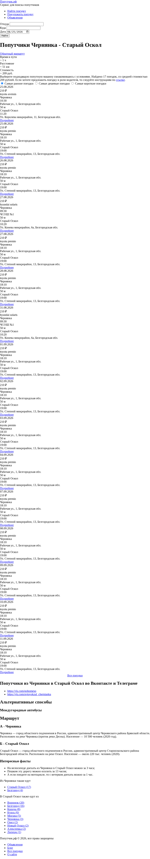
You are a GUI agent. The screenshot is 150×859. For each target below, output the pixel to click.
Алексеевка (16, 828)
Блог (10, 847)
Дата (3, 31)
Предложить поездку (20, 14)
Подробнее (7, 120)
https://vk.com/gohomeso (21, 691)
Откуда (4, 24)
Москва (14, 815)
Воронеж (15, 802)
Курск (13, 812)
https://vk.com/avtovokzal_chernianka (29, 694)
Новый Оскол (18, 825)
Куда (3, 27)
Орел (12, 822)
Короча (13, 809)
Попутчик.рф (8, 1)
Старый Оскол (19, 787)
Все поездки (75, 675)
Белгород (15, 790)
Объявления (14, 17)
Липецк (14, 832)
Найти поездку (16, 11)
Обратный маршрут (12, 53)
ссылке (120, 79)
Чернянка (15, 819)
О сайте (12, 854)
